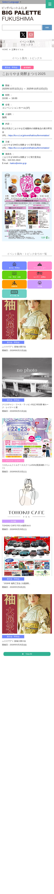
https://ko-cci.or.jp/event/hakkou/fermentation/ (28, 135)
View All (29, 654)
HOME (5, 49)
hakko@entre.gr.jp (18, 163)
